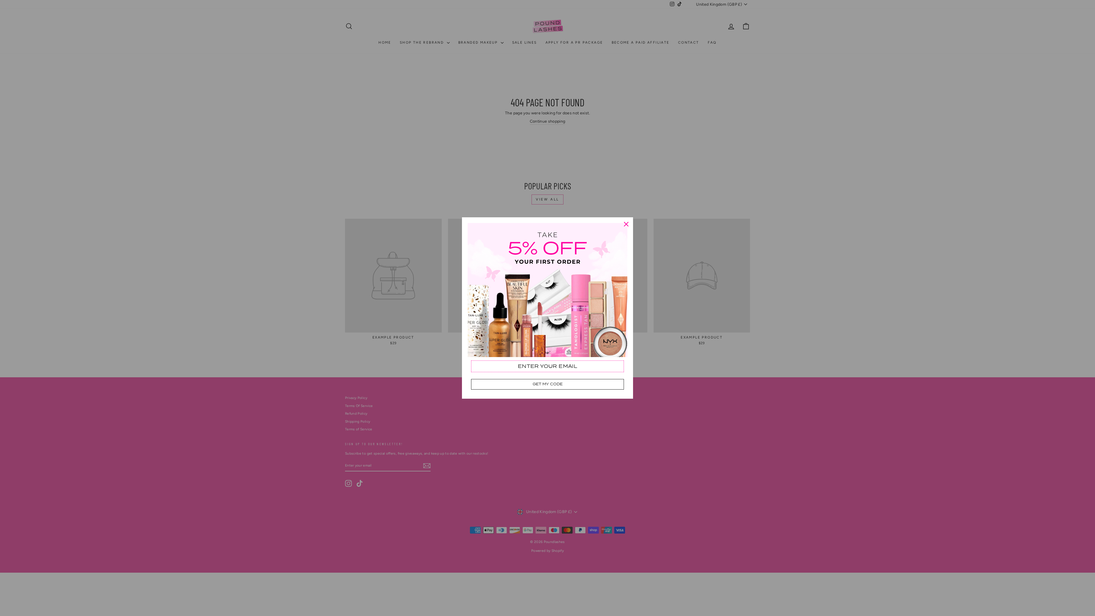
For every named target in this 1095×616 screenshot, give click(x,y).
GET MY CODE (548, 384)
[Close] (626, 224)
